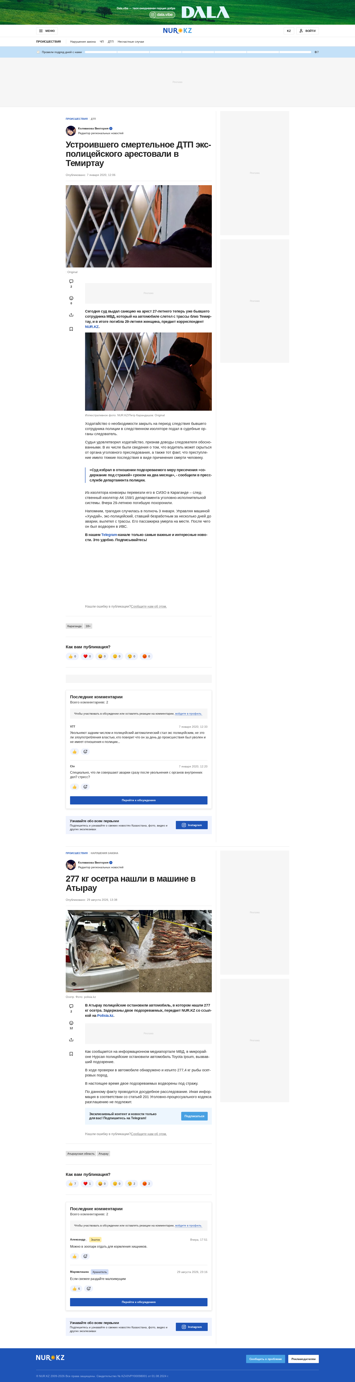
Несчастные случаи (131, 41)
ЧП (102, 41)
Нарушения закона (83, 41)
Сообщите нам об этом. (149, 606)
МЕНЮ (49, 31)
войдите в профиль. (188, 713)
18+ (88, 626)
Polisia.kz (105, 1016)
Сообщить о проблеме (265, 1359)
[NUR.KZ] (177, 30)
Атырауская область (81, 1153)
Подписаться (194, 1116)
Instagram (195, 825)
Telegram (109, 535)
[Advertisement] (177, 81)
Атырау (103, 1153)
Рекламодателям (304, 1359)
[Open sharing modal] (71, 314)
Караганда (74, 626)
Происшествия (48, 41)
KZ (289, 31)
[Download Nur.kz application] (177, 12)
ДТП (111, 41)
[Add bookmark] (71, 328)
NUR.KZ (92, 327)
